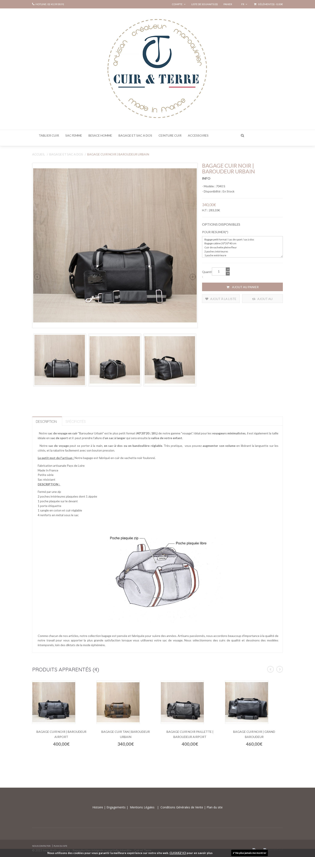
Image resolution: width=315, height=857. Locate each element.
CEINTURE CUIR (170, 135)
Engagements (116, 807)
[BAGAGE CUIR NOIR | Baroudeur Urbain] (115, 245)
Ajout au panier (245, 287)
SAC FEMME (73, 135)
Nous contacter (41, 846)
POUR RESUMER (213, 232)
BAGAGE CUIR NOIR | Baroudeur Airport (61, 734)
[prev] (37, 277)
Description (46, 421)
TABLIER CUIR (49, 135)
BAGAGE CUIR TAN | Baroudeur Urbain (125, 734)
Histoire (98, 807)
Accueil (38, 154)
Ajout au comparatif (263, 300)
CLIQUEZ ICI (178, 853)
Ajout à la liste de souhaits (223, 300)
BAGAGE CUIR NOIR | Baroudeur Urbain (118, 154)
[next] (193, 277)
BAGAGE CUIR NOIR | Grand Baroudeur (254, 734)
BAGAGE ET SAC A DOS (135, 135)
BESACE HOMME (100, 135)
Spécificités (76, 421)
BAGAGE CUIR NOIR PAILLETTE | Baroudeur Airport (189, 734)
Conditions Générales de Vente (182, 807)
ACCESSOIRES (198, 135)
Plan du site (214, 807)
